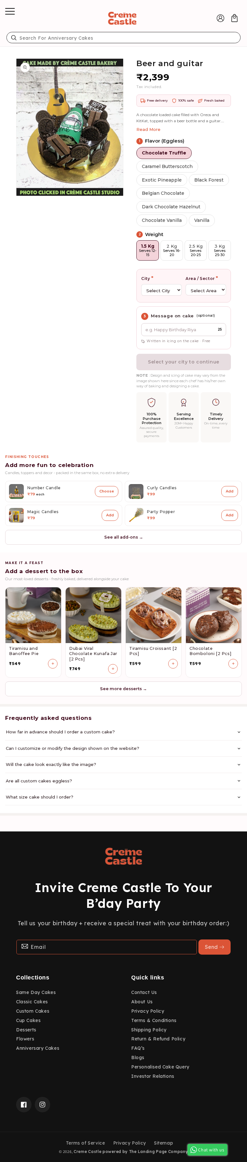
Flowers (25, 1039)
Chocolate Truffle (164, 153)
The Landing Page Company (158, 1151)
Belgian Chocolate (163, 193)
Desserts (26, 1030)
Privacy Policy (147, 1011)
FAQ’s (138, 1048)
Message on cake (172, 315)
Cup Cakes (28, 1020)
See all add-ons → (123, 537)
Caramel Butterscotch (167, 166)
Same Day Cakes (36, 992)
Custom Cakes (32, 1011)
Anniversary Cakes (37, 1048)
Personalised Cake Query (160, 1067)
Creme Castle (87, 1151)
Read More (148, 129)
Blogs (137, 1057)
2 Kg (171, 250)
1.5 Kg (147, 250)
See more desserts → (123, 688)
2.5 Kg (196, 250)
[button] (8, 18)
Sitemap (163, 1143)
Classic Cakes (32, 1002)
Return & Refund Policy (158, 1039)
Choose (106, 491)
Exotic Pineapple (162, 180)
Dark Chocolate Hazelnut (171, 207)
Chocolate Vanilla (162, 220)
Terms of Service (85, 1143)
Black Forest (209, 180)
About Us (142, 1002)
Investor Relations (152, 1076)
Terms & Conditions (154, 1020)
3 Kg (219, 250)
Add (229, 491)
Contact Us (144, 992)
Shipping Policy (149, 1030)
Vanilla (201, 220)
